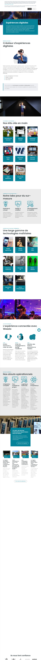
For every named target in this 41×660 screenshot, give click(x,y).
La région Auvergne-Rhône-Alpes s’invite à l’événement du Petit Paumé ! (6, 463)
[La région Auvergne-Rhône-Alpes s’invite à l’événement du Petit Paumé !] (6, 454)
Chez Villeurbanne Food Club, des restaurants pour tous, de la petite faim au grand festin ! (15, 464)
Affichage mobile (24, 457)
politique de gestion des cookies (9, 4)
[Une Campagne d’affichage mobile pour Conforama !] (25, 454)
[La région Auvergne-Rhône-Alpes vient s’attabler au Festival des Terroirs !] (34, 454)
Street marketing (6, 457)
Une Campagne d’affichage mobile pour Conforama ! (25, 462)
